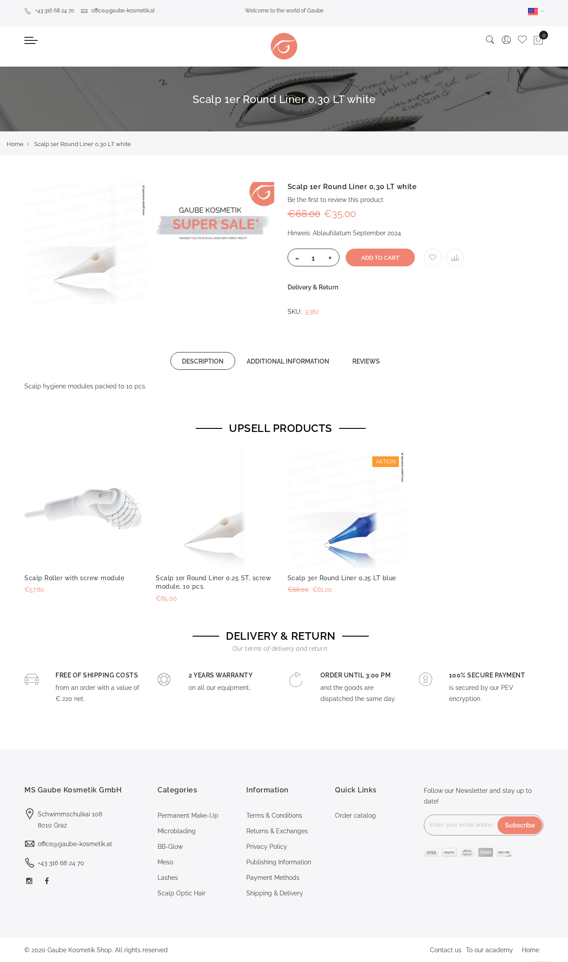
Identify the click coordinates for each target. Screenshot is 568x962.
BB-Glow (170, 846)
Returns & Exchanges (277, 831)
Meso (165, 862)
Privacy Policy (266, 846)
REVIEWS (366, 361)
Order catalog (355, 815)
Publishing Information (278, 862)
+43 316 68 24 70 (54, 11)
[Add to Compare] (455, 257)
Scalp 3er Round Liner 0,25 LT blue (342, 578)
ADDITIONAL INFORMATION (288, 361)
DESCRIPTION (203, 361)
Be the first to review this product (335, 199)
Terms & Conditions (274, 815)
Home (15, 144)
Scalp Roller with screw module (74, 578)
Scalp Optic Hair (181, 893)
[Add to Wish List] (433, 257)
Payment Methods (273, 877)
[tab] (202, 361)
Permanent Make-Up (188, 815)
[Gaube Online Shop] (284, 46)
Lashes (168, 877)
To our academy (489, 950)
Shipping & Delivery (274, 893)
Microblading (177, 831)
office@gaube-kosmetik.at (123, 11)
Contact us (446, 950)
